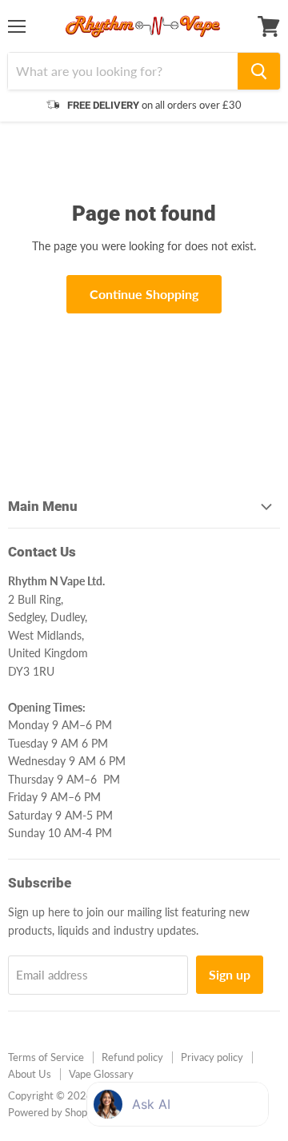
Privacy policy (212, 1057)
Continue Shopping (144, 293)
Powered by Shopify (53, 1112)
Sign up (229, 974)
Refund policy (132, 1057)
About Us (29, 1073)
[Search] (259, 71)
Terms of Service (46, 1057)
